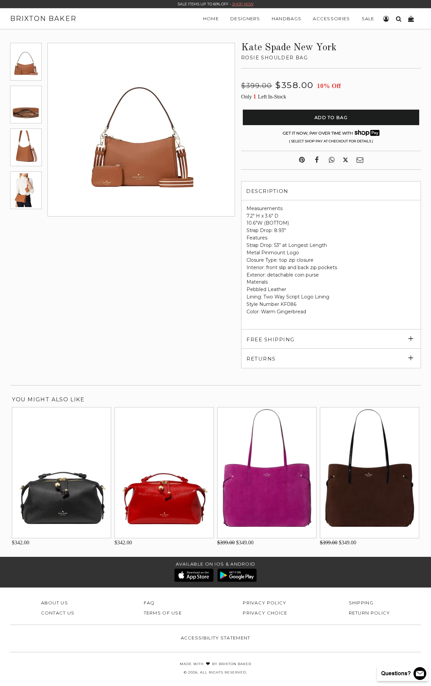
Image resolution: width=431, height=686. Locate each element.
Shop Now (243, 4)
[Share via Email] (360, 160)
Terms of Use (163, 613)
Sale (368, 18)
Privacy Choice (265, 613)
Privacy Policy (264, 602)
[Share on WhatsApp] (331, 160)
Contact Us (58, 613)
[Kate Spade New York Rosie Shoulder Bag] (26, 62)
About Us (54, 602)
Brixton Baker (43, 19)
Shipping (361, 602)
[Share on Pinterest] (302, 160)
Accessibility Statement (216, 637)
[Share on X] (345, 160)
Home (211, 18)
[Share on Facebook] (317, 160)
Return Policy (369, 613)
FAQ (149, 602)
